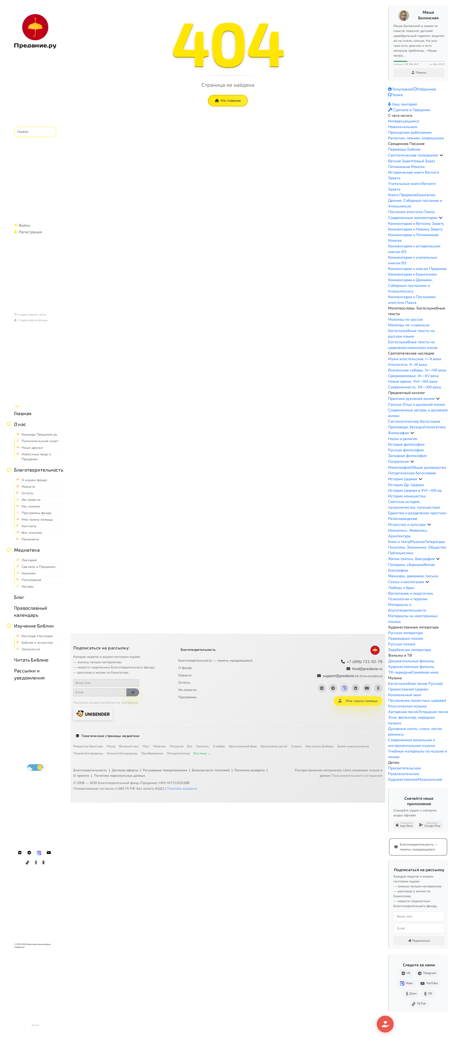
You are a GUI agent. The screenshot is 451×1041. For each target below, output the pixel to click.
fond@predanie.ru (367, 668)
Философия (398, 433)
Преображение (152, 753)
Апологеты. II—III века (407, 364)
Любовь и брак (401, 587)
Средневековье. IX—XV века (413, 375)
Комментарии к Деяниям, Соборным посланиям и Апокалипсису (410, 285)
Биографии (398, 570)
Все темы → (201, 753)
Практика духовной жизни (411, 398)
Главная (22, 413)
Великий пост (129, 746)
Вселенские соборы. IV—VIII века (417, 370)
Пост (146, 746)
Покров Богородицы (88, 753)
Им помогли (187, 690)
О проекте (81, 775)
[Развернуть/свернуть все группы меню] (17, 407)
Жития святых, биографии (411, 558)
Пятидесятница (178, 753)
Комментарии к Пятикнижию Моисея (413, 237)
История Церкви (402, 479)
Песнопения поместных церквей (417, 700)
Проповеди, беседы (405, 427)
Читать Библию (31, 660)
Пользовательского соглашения (357, 775)
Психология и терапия (408, 599)
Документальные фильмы (411, 661)
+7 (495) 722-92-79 (364, 661)
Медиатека (27, 550)
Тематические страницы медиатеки (110, 736)
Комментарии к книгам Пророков (417, 268)
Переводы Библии (404, 149)
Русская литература (405, 633)
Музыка (417, 541)
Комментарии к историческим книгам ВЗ (414, 249)
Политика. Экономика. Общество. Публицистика (417, 550)
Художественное (403, 779)
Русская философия (406, 450)
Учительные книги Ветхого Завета (412, 186)
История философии (406, 444)
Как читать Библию (319, 746)
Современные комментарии (412, 217)
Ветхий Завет (400, 161)
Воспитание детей (274, 746)
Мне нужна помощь (361, 701)
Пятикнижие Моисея (406, 166)
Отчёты (184, 682)
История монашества (407, 496)
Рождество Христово (88, 746)
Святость (202, 746)
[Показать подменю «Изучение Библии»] (9, 626)
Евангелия (426, 195)
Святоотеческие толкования (413, 155)
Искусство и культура (407, 524)
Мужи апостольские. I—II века (414, 359)
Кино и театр (399, 541)
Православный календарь (30, 611)
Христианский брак (243, 746)
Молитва (159, 746)
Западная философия (407, 455)
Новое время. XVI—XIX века (413, 381)
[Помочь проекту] (385, 1024)
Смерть (296, 746)
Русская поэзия (401, 644)
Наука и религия (402, 438)
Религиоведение (402, 518)
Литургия (176, 746)
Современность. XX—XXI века (414, 387)
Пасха (111, 746)
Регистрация (30, 232)
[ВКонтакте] (20, 853)
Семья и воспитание (406, 582)
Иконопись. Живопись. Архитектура (408, 533)
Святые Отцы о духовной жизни (416, 404)
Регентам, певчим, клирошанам (416, 138)
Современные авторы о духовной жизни (417, 413)
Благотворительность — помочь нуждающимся (215, 660)
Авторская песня (403, 711)
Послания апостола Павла (411, 211)
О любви (219, 746)
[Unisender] (93, 713)
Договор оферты (125, 770)
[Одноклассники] (43, 862)
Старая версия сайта (32, 314)
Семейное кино (425, 672)
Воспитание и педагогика (410, 593)
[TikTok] (27, 862)
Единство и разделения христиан (417, 513)
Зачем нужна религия (353, 746)
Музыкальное (430, 779)
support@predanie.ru (352, 675)
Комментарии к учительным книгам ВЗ (412, 260)
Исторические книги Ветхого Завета (413, 175)
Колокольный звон (404, 695)
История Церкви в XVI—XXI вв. (415, 490)
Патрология (398, 461)
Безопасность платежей (211, 770)
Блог (19, 597)
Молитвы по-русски (405, 319)
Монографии (399, 467)
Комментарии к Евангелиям (412, 274)
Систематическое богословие (414, 421)
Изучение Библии (34, 625)
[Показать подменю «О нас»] (9, 424)
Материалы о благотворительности (407, 607)
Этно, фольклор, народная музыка (411, 720)
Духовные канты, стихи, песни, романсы (415, 731)
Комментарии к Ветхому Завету (416, 223)
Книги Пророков (402, 195)
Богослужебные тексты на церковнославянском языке (413, 344)
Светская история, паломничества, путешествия (414, 504)
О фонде (185, 668)
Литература (434, 541)
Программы (187, 697)
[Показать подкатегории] (441, 155)
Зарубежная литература (409, 649)
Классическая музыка (407, 706)
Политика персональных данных (119, 775)
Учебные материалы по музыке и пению (417, 754)
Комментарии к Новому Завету (415, 229)
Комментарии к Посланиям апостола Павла (412, 299)
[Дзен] (36, 862)
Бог (189, 746)
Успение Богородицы (122, 753)
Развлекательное (403, 773)
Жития (429, 564)
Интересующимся (403, 121)
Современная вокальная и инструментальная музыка (411, 742)
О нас (20, 424)
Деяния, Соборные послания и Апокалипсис (415, 203)
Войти (24, 225)
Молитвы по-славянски (408, 325)
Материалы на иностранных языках (413, 618)
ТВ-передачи (400, 672)
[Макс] (39, 853)
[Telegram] (29, 853)
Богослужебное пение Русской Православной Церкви (415, 686)
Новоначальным (402, 126)
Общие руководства (428, 467)
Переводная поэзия (405, 638)
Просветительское (404, 768)
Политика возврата (249, 770)
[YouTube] (49, 853)
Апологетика (434, 427)
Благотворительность (38, 469)
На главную (231, 100)
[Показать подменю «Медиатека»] (9, 550)
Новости (184, 675)
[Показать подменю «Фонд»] (9, 470)
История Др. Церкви (406, 484)
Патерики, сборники (405, 564)
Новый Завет (423, 161)
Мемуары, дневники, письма (413, 576)
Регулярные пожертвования (165, 770)
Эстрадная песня (433, 711)
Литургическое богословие (412, 473)
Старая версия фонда (32, 320)
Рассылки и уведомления (29, 674)
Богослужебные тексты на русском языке (411, 333)
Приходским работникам (410, 132)
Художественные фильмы (411, 666)
